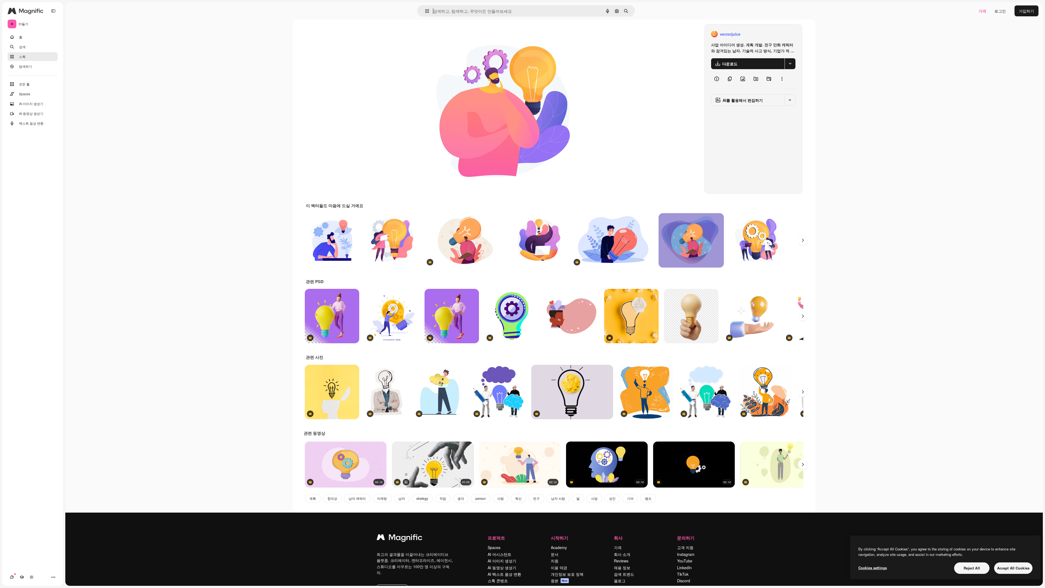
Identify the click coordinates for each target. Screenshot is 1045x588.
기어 (630, 498)
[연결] (12, 577)
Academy (559, 547)
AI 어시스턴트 (499, 554)
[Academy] (21, 577)
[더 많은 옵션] (781, 79)
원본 (559, 580)
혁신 (518, 498)
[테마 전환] (31, 577)
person (480, 498)
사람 (500, 498)
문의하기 (685, 538)
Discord (683, 580)
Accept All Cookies (1013, 568)
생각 (460, 498)
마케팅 (382, 498)
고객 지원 (685, 547)
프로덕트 (496, 538)
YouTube (684, 561)
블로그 (619, 580)
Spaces (494, 547)
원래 (449, 34)
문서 (554, 554)
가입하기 (1026, 11)
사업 (594, 498)
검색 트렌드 (624, 574)
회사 (618, 538)
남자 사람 (558, 498)
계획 (312, 498)
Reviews (621, 561)
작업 (442, 498)
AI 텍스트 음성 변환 (504, 574)
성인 (612, 498)
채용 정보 (622, 567)
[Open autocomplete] (424, 11)
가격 (982, 11)
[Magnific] (399, 538)
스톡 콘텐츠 (498, 580)
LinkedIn (684, 567)
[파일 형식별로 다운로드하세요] (790, 63)
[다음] (803, 240)
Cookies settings (872, 567)
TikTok (683, 574)
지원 (554, 561)
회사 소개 (622, 554)
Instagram (685, 554)
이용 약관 (559, 567)
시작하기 (559, 538)
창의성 (332, 498)
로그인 (1000, 11)
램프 (648, 498)
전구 (536, 498)
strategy (422, 498)
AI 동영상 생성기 (502, 567)
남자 (401, 498)
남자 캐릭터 (357, 498)
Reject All (972, 568)
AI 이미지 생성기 (502, 561)
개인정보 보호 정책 (567, 574)
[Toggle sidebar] (53, 11)
